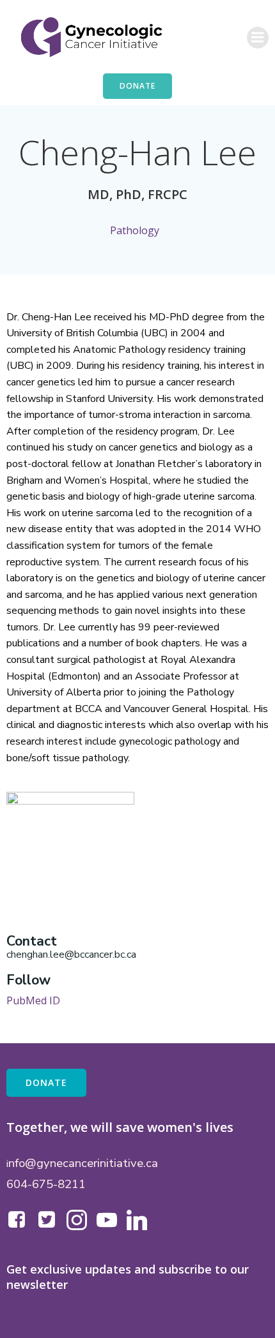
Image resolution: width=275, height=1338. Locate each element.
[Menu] (258, 37)
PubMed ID (33, 1000)
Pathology (134, 230)
